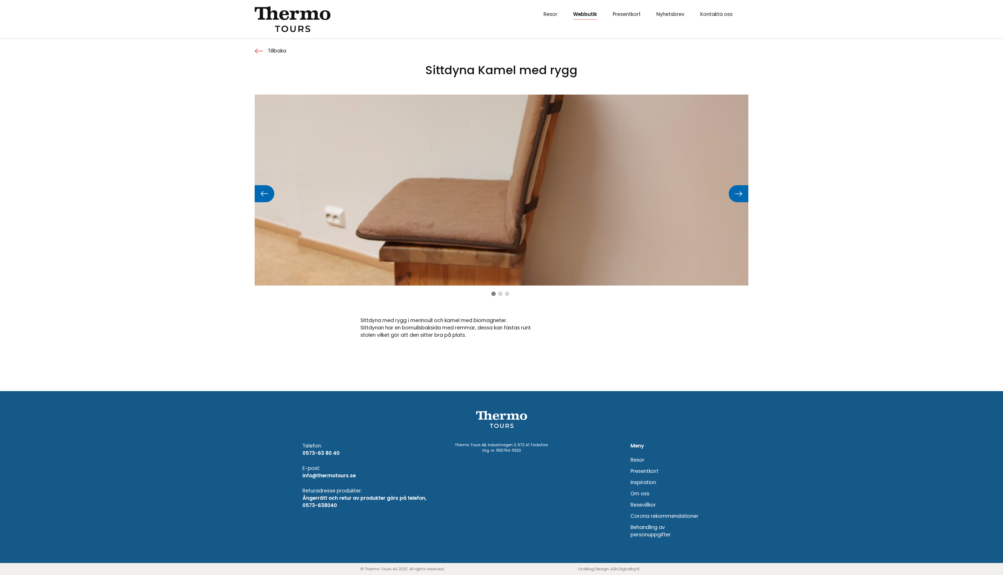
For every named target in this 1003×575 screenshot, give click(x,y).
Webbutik (585, 14)
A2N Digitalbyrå (624, 569)
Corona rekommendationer (664, 516)
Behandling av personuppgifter (651, 531)
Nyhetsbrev (670, 14)
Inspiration (643, 482)
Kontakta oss (716, 14)
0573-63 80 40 (321, 453)
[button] (493, 294)
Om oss (640, 493)
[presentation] (264, 193)
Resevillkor (643, 504)
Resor (550, 14)
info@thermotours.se (329, 475)
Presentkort (627, 14)
